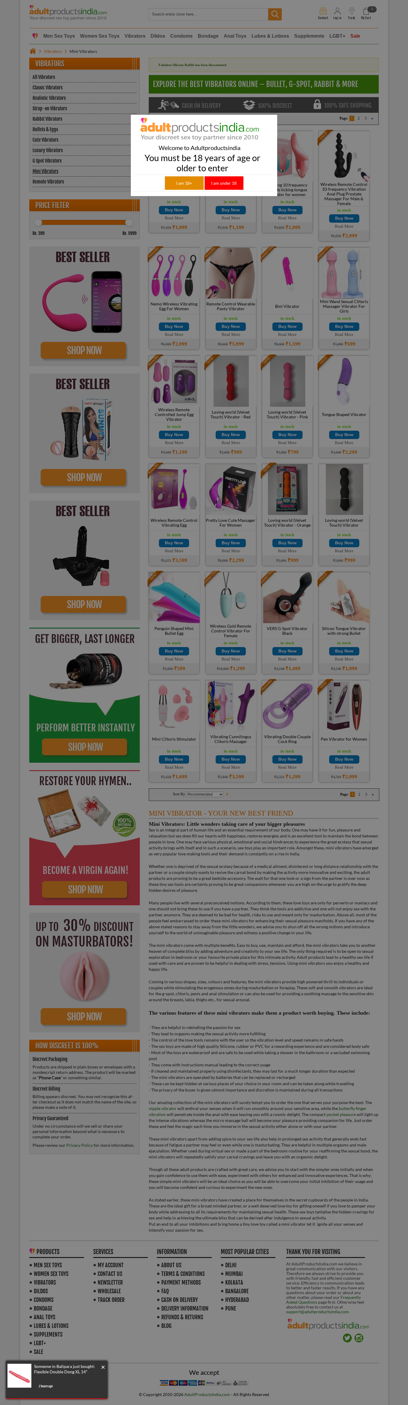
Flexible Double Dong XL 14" (61, 1371)
